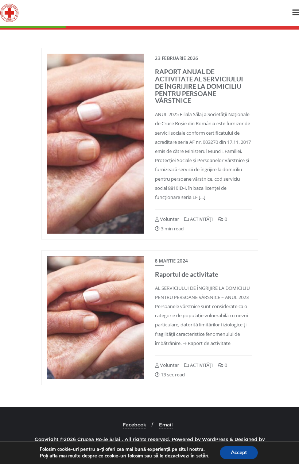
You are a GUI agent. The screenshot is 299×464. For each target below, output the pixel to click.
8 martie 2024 (171, 261)
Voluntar (169, 219)
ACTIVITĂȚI (201, 219)
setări (202, 456)
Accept (239, 452)
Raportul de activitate (186, 274)
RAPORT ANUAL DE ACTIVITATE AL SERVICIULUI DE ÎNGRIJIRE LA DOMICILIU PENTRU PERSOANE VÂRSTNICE (199, 86)
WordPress (215, 439)
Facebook (134, 424)
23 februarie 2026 (176, 58)
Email (166, 424)
